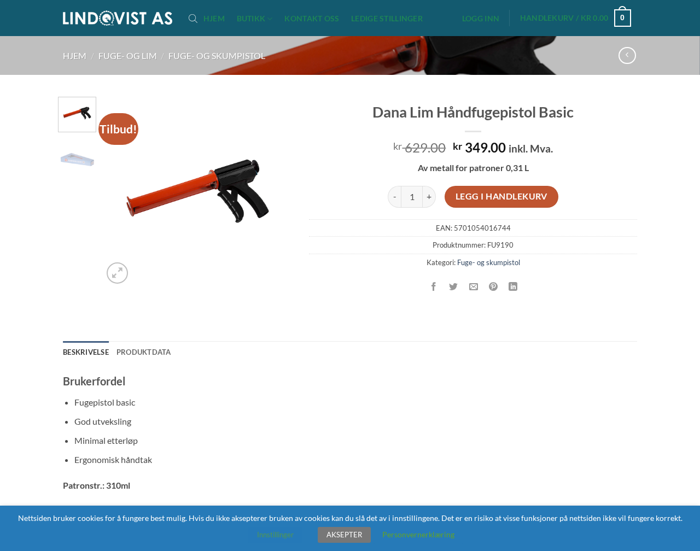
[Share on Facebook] (434, 287)
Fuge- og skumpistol (216, 55)
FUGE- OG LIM (127, 55)
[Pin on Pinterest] (493, 287)
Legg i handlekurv (501, 196)
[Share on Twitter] (454, 287)
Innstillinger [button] (275, 534)
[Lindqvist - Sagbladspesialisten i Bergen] (117, 18)
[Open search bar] (193, 18)
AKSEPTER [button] (344, 534)
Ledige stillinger (387, 18)
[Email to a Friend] (473, 287)
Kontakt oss (311, 18)
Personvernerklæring (418, 534)
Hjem (214, 18)
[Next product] (627, 55)
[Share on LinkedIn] (513, 287)
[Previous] (120, 191)
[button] (480, 18)
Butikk (251, 18)
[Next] (275, 191)
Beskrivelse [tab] (86, 352)
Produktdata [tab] (143, 352)
